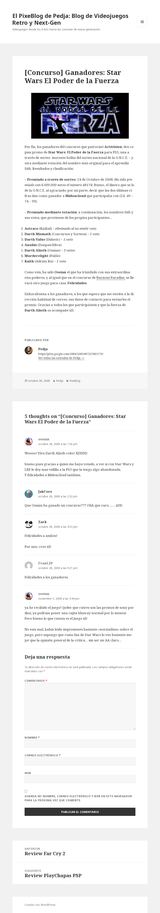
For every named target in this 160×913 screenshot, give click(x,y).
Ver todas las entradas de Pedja (59, 358)
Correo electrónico (43, 755)
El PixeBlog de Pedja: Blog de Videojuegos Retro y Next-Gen (70, 19)
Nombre (32, 737)
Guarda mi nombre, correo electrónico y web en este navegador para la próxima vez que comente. (78, 798)
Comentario (36, 681)
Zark (42, 522)
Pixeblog (74, 381)
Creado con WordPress (40, 905)
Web (28, 773)
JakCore (45, 491)
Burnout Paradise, (110, 277)
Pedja (59, 381)
